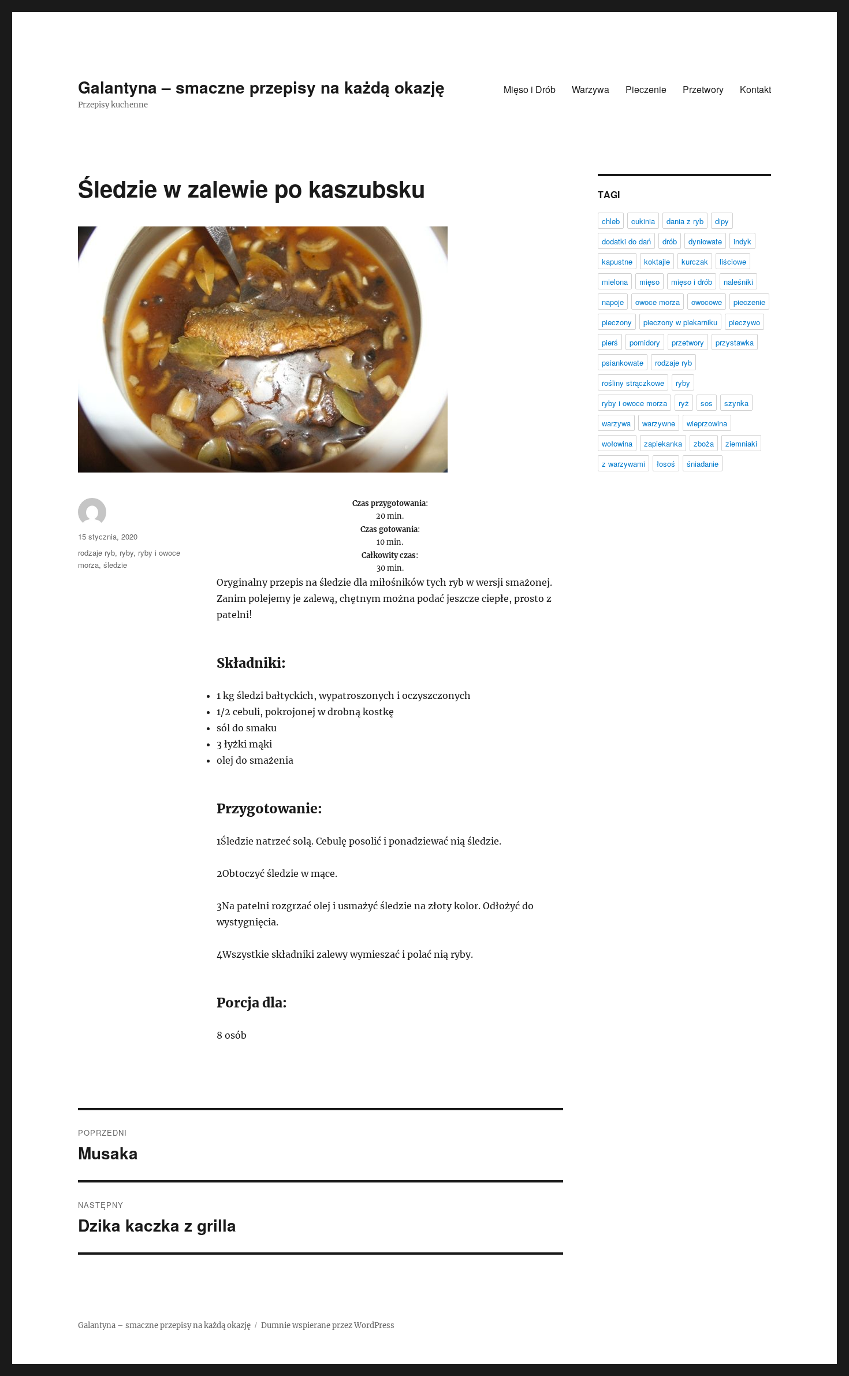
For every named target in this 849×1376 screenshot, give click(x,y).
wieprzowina (707, 423)
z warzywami (623, 463)
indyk (742, 241)
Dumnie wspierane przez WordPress (327, 1325)
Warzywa (590, 89)
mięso (649, 281)
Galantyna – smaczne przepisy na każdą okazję (261, 87)
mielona (615, 281)
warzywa (616, 423)
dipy (722, 220)
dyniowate (705, 241)
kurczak (695, 261)
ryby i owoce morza (634, 402)
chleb (611, 220)
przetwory (688, 342)
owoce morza (657, 301)
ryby (126, 552)
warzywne (658, 423)
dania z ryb (684, 220)
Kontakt (755, 89)
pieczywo (744, 322)
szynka (736, 402)
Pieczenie (645, 89)
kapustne (617, 261)
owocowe (706, 301)
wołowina (617, 443)
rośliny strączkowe (633, 382)
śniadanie (702, 463)
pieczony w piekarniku (680, 322)
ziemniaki (741, 443)
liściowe (733, 261)
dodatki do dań (626, 241)
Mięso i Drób (530, 89)
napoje (613, 301)
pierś (610, 342)
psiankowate (622, 362)
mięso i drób (691, 281)
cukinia (643, 220)
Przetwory (703, 89)
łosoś (666, 463)
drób (669, 241)
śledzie (115, 564)
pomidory (645, 342)
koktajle (657, 261)
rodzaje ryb (96, 552)
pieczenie (749, 301)
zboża (704, 443)
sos (707, 402)
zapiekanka (663, 443)
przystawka (735, 342)
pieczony (617, 322)
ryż (684, 402)
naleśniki (738, 281)
